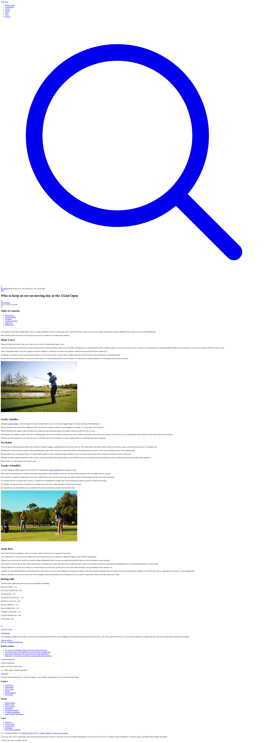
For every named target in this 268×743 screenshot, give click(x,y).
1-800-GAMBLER (45, 733)
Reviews (8, 16)
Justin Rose (9, 323)
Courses (7, 9)
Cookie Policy (9, 726)
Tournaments (9, 7)
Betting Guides (10, 5)
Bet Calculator (10, 706)
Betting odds (9, 325)
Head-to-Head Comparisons (14, 714)
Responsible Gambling (12, 730)
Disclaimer (8, 728)
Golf (4, 674)
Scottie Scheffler (10, 317)
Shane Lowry (9, 315)
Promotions (9, 708)
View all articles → (7, 640)
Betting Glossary (10, 693)
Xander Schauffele (11, 321)
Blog (7, 289)
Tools (7, 13)
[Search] (134, 284)
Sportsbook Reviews (12, 710)
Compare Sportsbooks (12, 712)
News (7, 15)
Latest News (9, 685)
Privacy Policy (10, 724)
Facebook (15, 642)
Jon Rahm (8, 319)
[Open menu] (2, 287)
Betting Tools (9, 705)
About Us (8, 722)
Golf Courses (9, 689)
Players (7, 11)
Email (21, 642)
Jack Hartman (5, 303)
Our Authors (9, 695)
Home (3, 289)
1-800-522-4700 (26, 733)
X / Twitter (8, 642)
